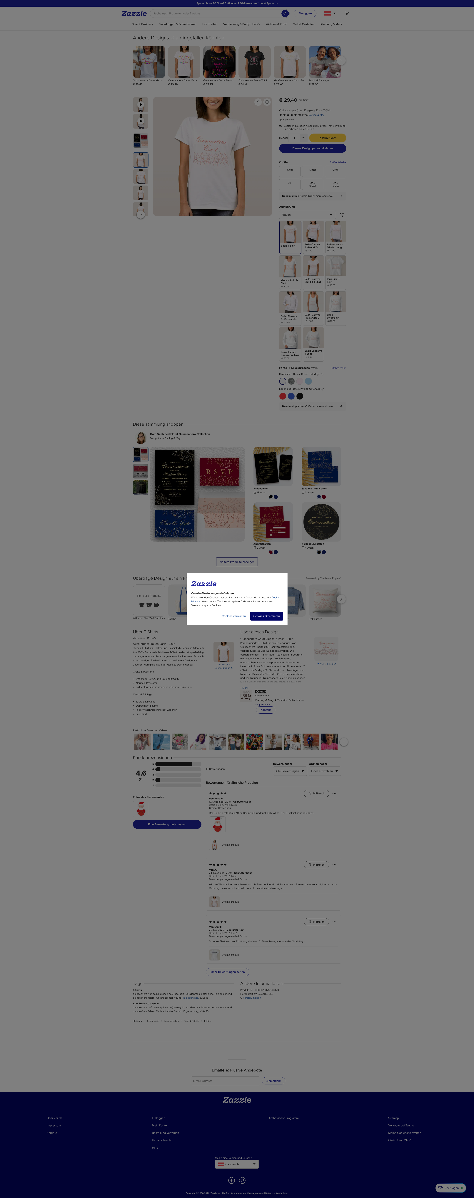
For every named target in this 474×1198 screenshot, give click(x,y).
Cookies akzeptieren (266, 616)
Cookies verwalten (234, 616)
